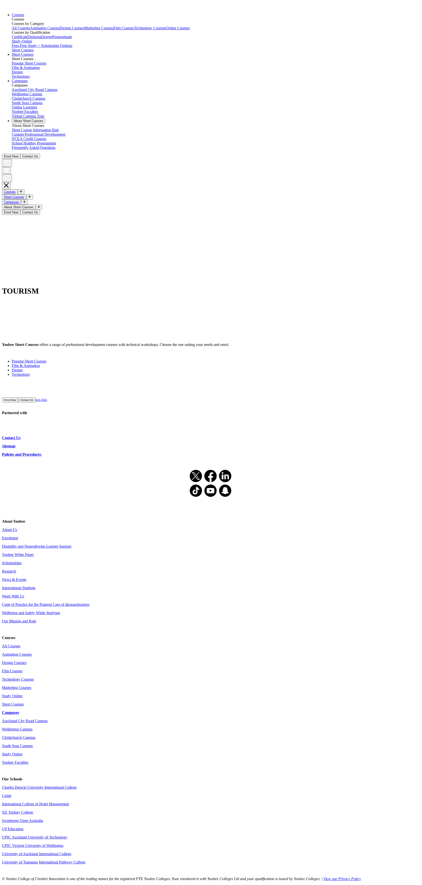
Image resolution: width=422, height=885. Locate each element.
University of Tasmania (20, 862)
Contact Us (30, 156)
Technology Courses (150, 28)
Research (9, 571)
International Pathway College (62, 862)
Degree (46, 37)
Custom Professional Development (38, 134)
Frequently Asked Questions (33, 147)
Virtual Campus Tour (28, 116)
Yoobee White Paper (18, 555)
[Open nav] (6, 170)
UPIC (7, 845)
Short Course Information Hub (35, 130)
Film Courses (124, 28)
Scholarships (11, 563)
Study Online (22, 41)
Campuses (20, 81)
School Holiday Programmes (34, 143)
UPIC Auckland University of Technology (34, 837)
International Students (18, 588)
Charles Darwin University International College (39, 787)
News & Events (14, 579)
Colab (6, 796)
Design (17, 72)
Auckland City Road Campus (34, 90)
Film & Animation (26, 68)
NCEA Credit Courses (29, 139)
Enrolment (10, 538)
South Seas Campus (27, 103)
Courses (18, 15)
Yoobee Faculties (25, 112)
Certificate (20, 37)
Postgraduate (62, 37)
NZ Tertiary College (17, 812)
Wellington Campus (27, 94)
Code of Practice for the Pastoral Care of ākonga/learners (45, 604)
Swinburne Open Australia (22, 821)
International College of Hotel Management (35, 804)
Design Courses (72, 28)
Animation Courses (45, 28)
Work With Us (13, 596)
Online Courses (178, 28)
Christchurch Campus (28, 98)
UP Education (12, 829)
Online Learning (24, 107)
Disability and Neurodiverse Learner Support (36, 546)
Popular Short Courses (29, 63)
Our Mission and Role (19, 621)
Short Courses (22, 50)
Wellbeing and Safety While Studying (31, 613)
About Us (9, 530)
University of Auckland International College (36, 854)
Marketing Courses (99, 28)
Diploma (34, 37)
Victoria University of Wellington (37, 845)
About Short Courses (28, 121)
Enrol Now (11, 156)
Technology (21, 76)
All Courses (21, 28)
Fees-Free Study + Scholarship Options (42, 46)
